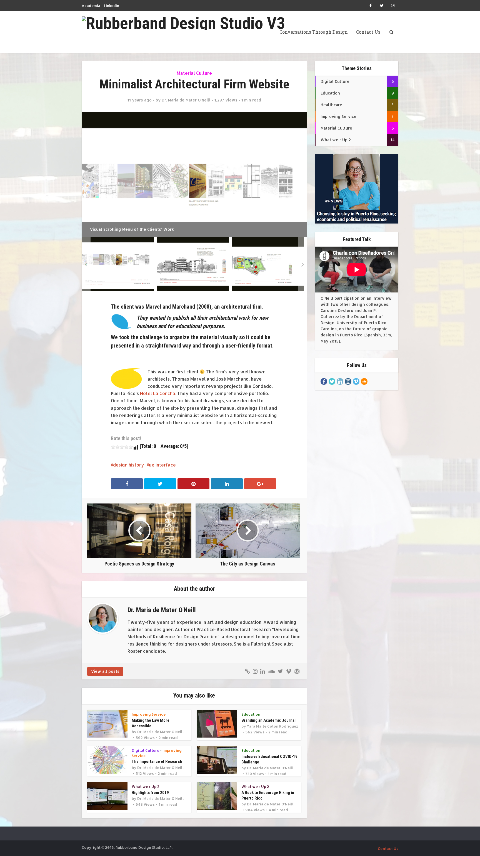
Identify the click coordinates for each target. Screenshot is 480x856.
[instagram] (348, 381)
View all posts (105, 671)
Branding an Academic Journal (268, 720)
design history (128, 465)
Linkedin (111, 5)
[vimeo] (356, 381)
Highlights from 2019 (150, 792)
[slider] (122, 447)
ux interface (162, 465)
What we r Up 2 (145, 786)
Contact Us (368, 32)
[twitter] (332, 381)
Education (250, 714)
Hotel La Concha (157, 393)
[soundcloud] (364, 381)
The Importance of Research (157, 761)
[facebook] (324, 381)
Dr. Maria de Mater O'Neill (186, 100)
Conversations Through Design (313, 32)
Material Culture (194, 73)
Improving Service (149, 714)
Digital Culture (145, 750)
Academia (91, 5)
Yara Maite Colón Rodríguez (272, 726)
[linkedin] (340, 381)
